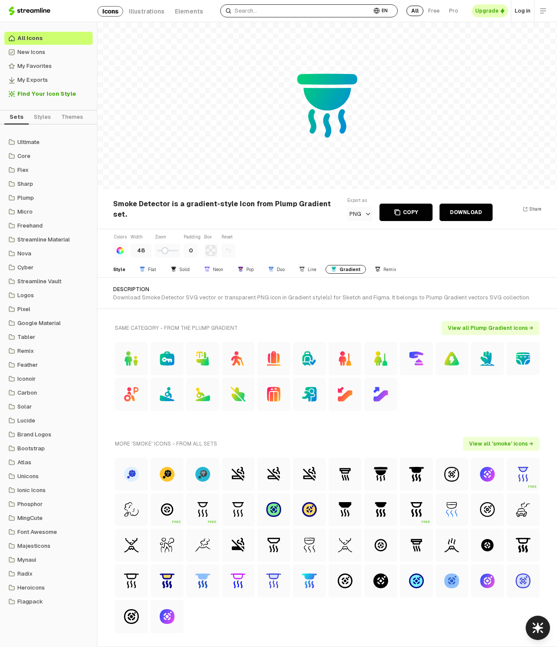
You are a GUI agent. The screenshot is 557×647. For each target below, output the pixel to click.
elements (189, 11)
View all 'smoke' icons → (501, 444)
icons (110, 11)
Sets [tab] (16, 117)
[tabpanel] (48, 372)
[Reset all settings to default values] (228, 251)
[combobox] (296, 11)
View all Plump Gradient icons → (491, 328)
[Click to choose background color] (211, 251)
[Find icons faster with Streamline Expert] (538, 628)
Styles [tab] (42, 117)
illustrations (146, 11)
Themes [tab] (72, 117)
